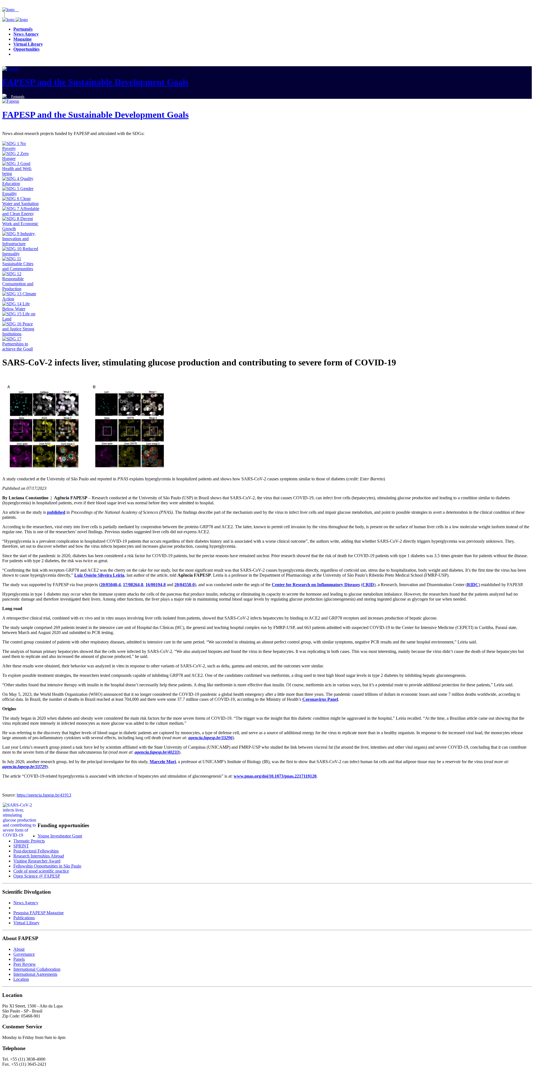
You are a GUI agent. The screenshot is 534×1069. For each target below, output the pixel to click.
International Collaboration (36, 969)
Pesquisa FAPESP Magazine (38, 912)
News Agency (25, 902)
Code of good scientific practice (41, 871)
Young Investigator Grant (60, 836)
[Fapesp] (15, 19)
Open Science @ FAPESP (36, 876)
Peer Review (24, 964)
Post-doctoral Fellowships (36, 851)
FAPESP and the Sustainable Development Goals (95, 82)
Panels (19, 959)
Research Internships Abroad (38, 856)
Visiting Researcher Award (36, 861)
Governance (24, 954)
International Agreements (35, 974)
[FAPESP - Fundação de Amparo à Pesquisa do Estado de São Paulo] (9, 9)
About (18, 949)
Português (17, 97)
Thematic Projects (29, 841)
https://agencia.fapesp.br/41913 (44, 795)
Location (21, 979)
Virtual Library (26, 922)
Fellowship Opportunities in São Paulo (47, 866)
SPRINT (21, 846)
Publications (24, 917)
